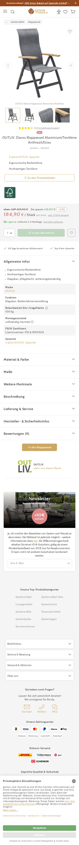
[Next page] (70, 65)
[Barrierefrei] (59, 11)
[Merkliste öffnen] (66, 12)
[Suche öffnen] (12, 11)
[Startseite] (38, 11)
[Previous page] (8, 65)
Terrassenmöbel (50, 611)
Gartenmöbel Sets (52, 597)
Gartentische (49, 604)
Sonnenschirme (25, 626)
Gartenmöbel (24, 597)
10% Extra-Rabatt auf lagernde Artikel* (46, 3)
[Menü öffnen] (5, 11)
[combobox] (9, 232)
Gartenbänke (23, 619)
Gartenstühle (23, 611)
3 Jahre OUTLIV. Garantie (24, 157)
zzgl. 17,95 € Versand (58, 215)
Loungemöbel (24, 604)
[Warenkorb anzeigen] (73, 12)
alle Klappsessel (41, 447)
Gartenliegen (49, 619)
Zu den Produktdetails (41, 177)
